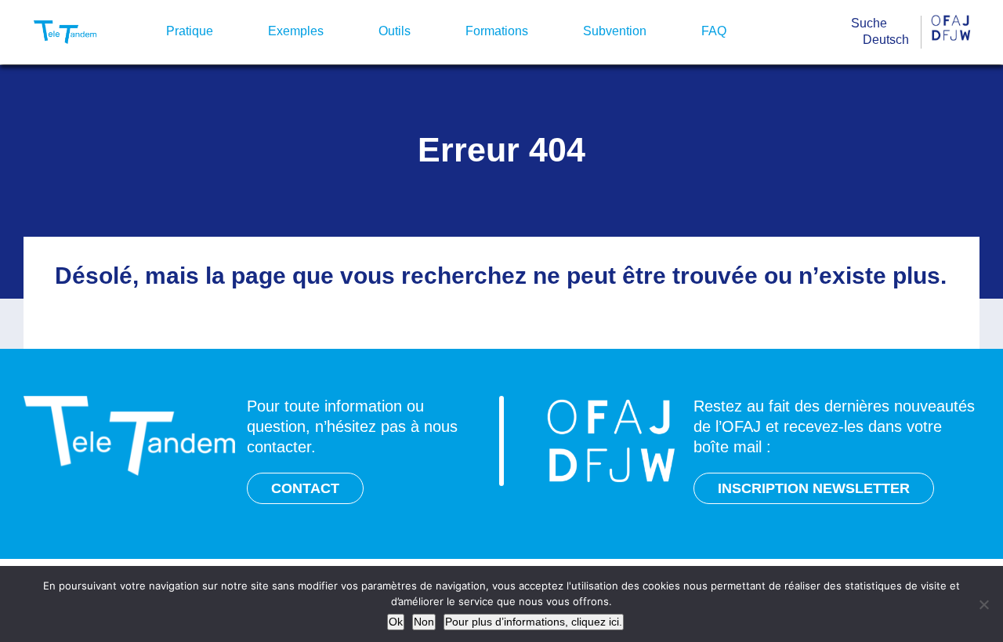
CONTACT (305, 488)
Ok (396, 621)
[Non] (983, 604)
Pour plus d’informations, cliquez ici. (533, 621)
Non (424, 621)
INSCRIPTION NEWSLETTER (814, 488)
